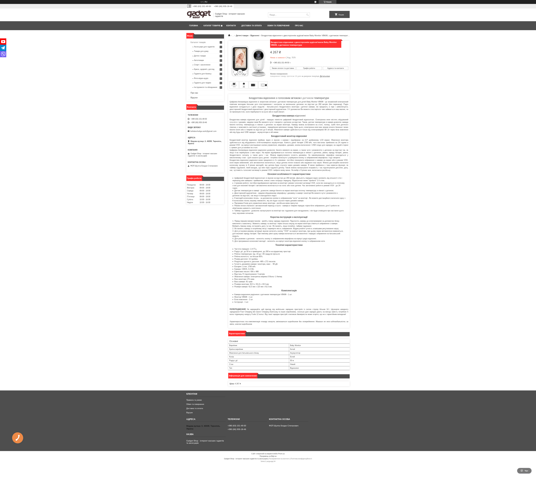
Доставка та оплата (251, 26)
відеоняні (300, 116)
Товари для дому (201, 51)
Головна (193, 26)
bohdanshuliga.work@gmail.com (203, 131)
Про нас (299, 26)
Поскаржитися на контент (279, 459)
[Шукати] (307, 14)
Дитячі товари (242, 35)
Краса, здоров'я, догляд (204, 69)
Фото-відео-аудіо (201, 78)
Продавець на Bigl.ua (268, 456)
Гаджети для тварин (202, 83)
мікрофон (234, 122)
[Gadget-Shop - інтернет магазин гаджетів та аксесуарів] (198, 15)
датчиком (307, 98)
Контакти (231, 26)
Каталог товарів (212, 26)
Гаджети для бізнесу (202, 74)
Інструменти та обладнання (205, 87)
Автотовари (199, 60)
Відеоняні (254, 35)
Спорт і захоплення (202, 65)
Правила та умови (194, 400)
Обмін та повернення (278, 26)
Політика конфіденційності (301, 459)
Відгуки (194, 97)
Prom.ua (281, 454)
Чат (526, 471)
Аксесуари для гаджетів (204, 47)
